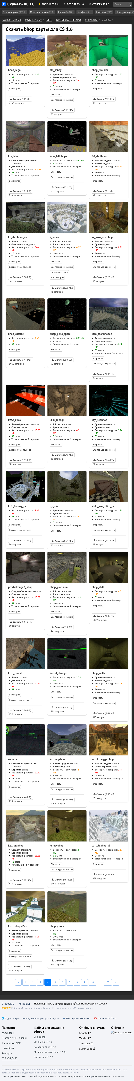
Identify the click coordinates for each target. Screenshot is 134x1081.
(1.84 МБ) (64, 799)
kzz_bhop (13, 156)
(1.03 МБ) (105, 374)
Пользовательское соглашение (108, 1076)
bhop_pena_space (60, 333)
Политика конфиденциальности (74, 1076)
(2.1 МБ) (104, 191)
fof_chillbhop (99, 156)
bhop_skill (98, 587)
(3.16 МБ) (64, 110)
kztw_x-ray (14, 419)
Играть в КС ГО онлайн (14, 1037)
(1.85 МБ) (105, 615)
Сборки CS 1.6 (50, 4)
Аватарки (7, 1053)
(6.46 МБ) (22, 797)
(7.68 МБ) (22, 880)
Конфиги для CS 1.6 (45, 1046)
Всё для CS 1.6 (75, 4)
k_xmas (54, 237)
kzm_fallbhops (58, 156)
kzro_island (15, 673)
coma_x (12, 759)
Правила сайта (18, 1076)
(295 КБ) (105, 99)
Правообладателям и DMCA (42, 1076)
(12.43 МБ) (22, 621)
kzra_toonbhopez (102, 333)
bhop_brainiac (100, 69)
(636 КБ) (63, 960)
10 (92, 982)
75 (108, 982)
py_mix (54, 506)
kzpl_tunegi (57, 419)
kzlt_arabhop (15, 845)
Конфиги (85, 12)
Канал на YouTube (107, 1018)
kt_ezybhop (56, 845)
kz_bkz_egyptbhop (103, 759)
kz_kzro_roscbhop (102, 237)
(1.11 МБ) (22, 191)
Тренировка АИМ (11, 1043)
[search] (129, 4)
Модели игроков (42, 12)
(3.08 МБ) (22, 277)
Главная (5, 1076)
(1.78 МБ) (64, 454)
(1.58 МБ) (105, 874)
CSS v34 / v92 (9, 1058)
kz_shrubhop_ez (17, 237)
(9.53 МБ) (105, 794)
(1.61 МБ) (64, 287)
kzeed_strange (58, 673)
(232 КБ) (63, 187)
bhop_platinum (59, 587)
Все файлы (40, 1036)
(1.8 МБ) (21, 966)
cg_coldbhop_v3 (101, 845)
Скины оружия (14, 12)
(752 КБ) (105, 540)
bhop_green (57, 926)
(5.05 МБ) (22, 460)
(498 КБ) (63, 707)
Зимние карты (57, 277)
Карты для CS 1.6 (43, 1057)
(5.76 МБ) (22, 710)
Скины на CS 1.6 (43, 1041)
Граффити (104, 12)
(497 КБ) (63, 879)
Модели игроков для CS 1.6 (50, 1052)
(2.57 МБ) (22, 540)
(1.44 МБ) (22, 359)
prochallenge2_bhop (20, 587)
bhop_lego (14, 69)
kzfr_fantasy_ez (17, 506)
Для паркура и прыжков (62, 100)
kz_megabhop (58, 759)
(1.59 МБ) (64, 541)
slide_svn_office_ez (103, 506)
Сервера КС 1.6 (100, 4)
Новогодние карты (59, 272)
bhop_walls (98, 673)
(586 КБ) (21, 99)
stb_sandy (55, 69)
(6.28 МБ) (105, 277)
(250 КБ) (63, 359)
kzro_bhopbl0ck (17, 926)
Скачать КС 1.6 (20, 4)
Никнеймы (8, 1048)
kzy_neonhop (99, 419)
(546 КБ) (105, 460)
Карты (65, 12)
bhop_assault (16, 333)
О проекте (8, 1003)
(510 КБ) (63, 627)
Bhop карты (14, 88)
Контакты (24, 1003)
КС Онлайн (8, 1032)
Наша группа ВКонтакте (78, 1018)
